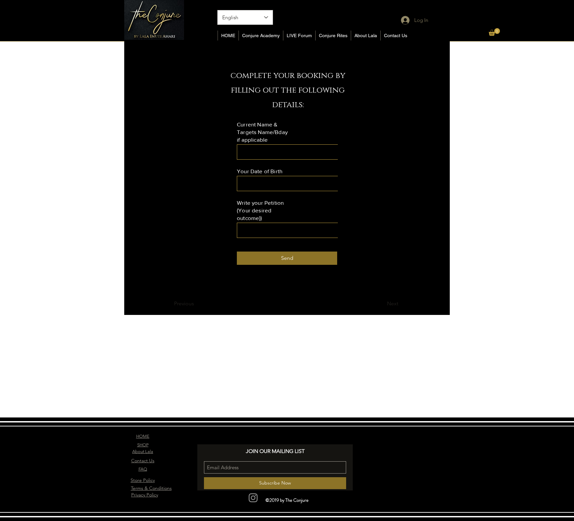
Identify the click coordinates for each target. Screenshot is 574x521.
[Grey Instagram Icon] (253, 498)
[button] (494, 32)
